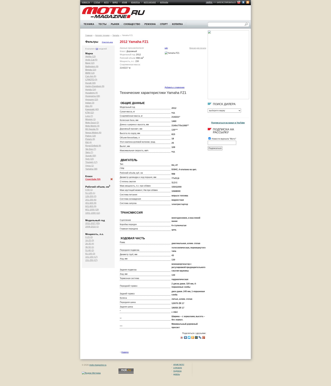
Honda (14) (90, 89)
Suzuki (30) (90, 156)
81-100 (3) (90, 254)
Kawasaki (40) (92, 109)
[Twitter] (189, 337)
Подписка (177, 371)
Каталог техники (102, 35)
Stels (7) (89, 152)
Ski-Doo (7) (90, 149)
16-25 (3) (89, 240)
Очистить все (107, 42)
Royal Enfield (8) (93, 146)
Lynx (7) (89, 116)
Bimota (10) (90, 70)
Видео (115, 2)
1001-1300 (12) (92, 213)
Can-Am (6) (90, 76)
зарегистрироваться (226, 2)
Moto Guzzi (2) (92, 122)
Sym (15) (89, 159)
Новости (86, 2)
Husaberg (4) (91, 93)
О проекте (177, 368)
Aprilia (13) (90, 56)
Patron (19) (90, 136)
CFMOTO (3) (91, 79)
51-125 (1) (90, 193)
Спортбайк (93, 179)
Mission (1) (90, 119)
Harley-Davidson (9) (94, 86)
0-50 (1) (89, 190)
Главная (88, 35)
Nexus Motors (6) (93, 132)
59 (97, 49)
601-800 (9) (90, 206)
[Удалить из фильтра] (111, 180)
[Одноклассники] (193, 337)
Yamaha (115, 35)
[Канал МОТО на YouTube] (238, 2)
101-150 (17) (91, 257)
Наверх (125, 352)
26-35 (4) (89, 244)
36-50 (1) (89, 247)
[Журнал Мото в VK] (243, 2)
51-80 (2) (89, 250)
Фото (106, 2)
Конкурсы (135, 2)
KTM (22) (89, 112)
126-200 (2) (90, 196)
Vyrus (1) (89, 165)
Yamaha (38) (91, 169)
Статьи (97, 2)
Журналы (164, 2)
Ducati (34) (90, 83)
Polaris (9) (90, 139)
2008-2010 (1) (92, 226)
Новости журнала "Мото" (223, 139)
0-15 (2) (89, 237)
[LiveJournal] (200, 337)
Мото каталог (150, 2)
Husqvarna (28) (92, 96)
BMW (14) (90, 73)
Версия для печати (197, 48)
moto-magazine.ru (97, 365)
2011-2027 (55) (92, 223)
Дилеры (176, 374)
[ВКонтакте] (185, 337)
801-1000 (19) (92, 209)
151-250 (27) (91, 260)
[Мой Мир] (196, 337)
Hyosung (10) (91, 99)
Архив (124, 2)
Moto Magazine (89, 8)
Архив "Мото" (178, 365)
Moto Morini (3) (92, 126)
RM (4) (88, 142)
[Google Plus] (203, 337)
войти (209, 2)
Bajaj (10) (89, 63)
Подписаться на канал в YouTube (228, 123)
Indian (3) (89, 103)
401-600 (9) (90, 203)
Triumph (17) (91, 162)
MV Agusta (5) (91, 129)
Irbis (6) (88, 106)
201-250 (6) (90, 200)
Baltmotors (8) (91, 66)
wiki (166, 48)
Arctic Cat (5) (91, 60)
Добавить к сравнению (174, 87)
